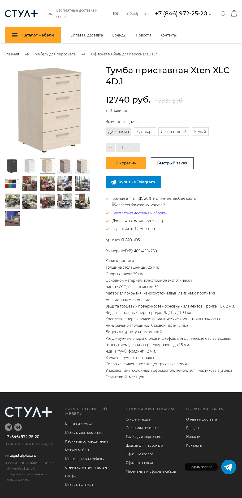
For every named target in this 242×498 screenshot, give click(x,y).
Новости (143, 35)
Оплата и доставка (86, 35)
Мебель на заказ (79, 484)
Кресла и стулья (78, 423)
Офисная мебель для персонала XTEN (124, 54)
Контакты (168, 35)
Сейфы (70, 476)
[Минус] (110, 147)
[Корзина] (234, 13)
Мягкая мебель (77, 449)
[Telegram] (228, 467)
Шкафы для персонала (144, 445)
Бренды (119, 35)
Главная (12, 54)
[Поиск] (223, 13)
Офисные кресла (139, 454)
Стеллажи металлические (86, 467)
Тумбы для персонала (144, 436)
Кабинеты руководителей (86, 441)
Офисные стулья (139, 462)
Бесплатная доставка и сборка (139, 213)
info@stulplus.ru (20, 455)
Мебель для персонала (55, 54)
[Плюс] (135, 147)
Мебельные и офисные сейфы (151, 471)
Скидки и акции (138, 419)
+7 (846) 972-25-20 (183, 13)
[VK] (18, 427)
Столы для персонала (143, 427)
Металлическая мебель (84, 458)
